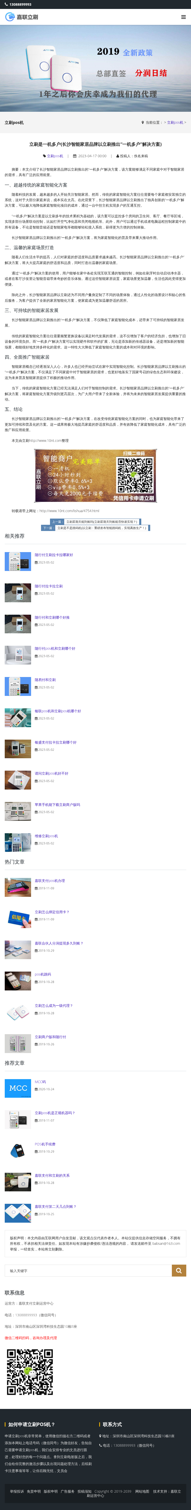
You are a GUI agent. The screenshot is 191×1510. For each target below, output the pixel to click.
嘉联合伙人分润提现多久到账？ (59, 943)
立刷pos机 (175, 122)
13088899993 (20, 4)
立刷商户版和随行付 (50, 1036)
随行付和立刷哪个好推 (52, 617)
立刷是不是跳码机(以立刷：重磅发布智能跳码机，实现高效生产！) (101, 528)
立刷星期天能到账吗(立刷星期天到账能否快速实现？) (101, 522)
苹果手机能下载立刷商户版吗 (57, 804)
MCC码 (40, 1081)
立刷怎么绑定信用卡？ (52, 911)
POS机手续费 (45, 1144)
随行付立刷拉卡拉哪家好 (54, 554)
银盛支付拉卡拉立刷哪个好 (56, 742)
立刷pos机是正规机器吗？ (55, 1112)
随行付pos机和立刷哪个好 (55, 648)
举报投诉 (17, 1491)
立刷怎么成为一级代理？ (54, 1005)
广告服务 (68, 1491)
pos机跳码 (43, 974)
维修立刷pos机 (46, 835)
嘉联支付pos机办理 (50, 880)
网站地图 (142, 1491)
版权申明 (51, 1491)
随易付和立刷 (45, 679)
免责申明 (34, 1491)
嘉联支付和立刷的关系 (52, 1175)
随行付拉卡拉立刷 (49, 586)
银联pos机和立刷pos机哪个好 (58, 711)
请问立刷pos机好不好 (51, 773)
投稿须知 (85, 1491)
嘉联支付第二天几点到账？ (56, 1206)
